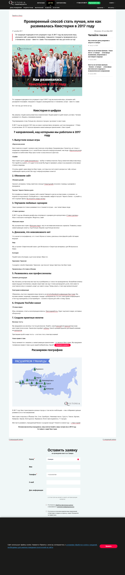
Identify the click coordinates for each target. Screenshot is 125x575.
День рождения (16, 7)
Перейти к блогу (17, 15)
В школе (48, 7)
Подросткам (28, 7)
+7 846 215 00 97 (82, 3)
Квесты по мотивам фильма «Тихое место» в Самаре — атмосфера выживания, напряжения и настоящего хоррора (100, 54)
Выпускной (39, 7)
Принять (108, 546)
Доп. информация (36, 490)
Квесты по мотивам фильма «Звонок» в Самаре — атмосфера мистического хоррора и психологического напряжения (99, 68)
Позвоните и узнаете (62, 345)
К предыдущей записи (16, 439)
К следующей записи (109, 439)
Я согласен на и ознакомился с (61, 506)
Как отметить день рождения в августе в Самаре (99, 41)
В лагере (56, 7)
